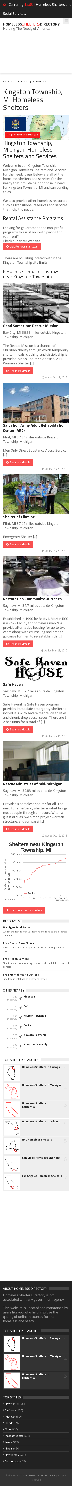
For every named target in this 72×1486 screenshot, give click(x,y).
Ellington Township (35, 1044)
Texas (8, 1442)
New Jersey (12, 1455)
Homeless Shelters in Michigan (42, 1085)
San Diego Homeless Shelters (41, 1157)
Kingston (29, 996)
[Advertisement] (36, 55)
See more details (19, 371)
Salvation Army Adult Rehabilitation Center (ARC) (34, 427)
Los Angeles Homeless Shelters (42, 1176)
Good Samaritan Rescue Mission (30, 326)
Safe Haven (13, 684)
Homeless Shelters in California (35, 1105)
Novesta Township (35, 1035)
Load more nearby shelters (25, 910)
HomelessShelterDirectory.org (41, 1475)
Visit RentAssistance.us (23, 246)
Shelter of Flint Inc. (19, 517)
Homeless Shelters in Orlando (41, 1121)
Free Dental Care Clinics (18, 943)
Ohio (8, 1429)
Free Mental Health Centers (21, 974)
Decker (28, 1025)
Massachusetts (14, 1436)
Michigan (18, 81)
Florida (9, 1423)
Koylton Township (35, 1015)
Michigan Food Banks (16, 927)
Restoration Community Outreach (32, 599)
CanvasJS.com (62, 900)
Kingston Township (36, 81)
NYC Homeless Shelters (37, 1139)
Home (6, 81)
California (10, 1410)
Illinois (9, 1448)
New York (10, 1404)
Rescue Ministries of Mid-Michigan (32, 784)
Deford (28, 1006)
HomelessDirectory (31, 24)
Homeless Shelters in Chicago (41, 1067)
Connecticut (12, 1461)
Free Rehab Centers (16, 959)
